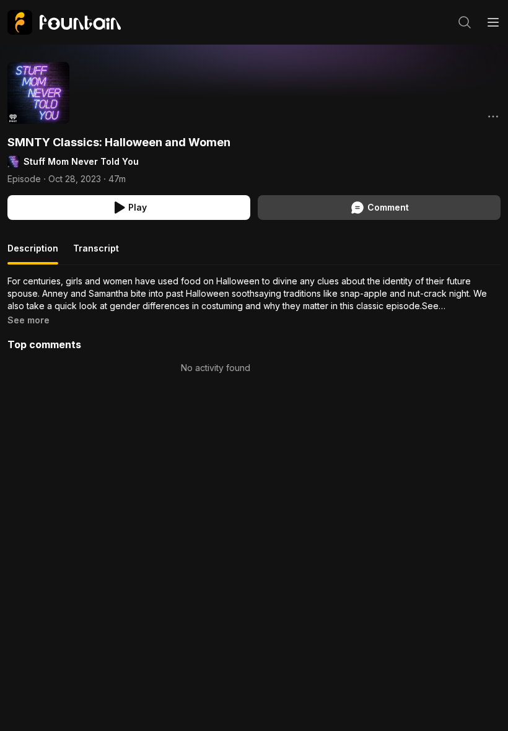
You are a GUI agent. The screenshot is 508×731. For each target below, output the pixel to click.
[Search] (465, 22)
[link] (64, 22)
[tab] (32, 253)
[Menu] (493, 22)
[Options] (493, 116)
